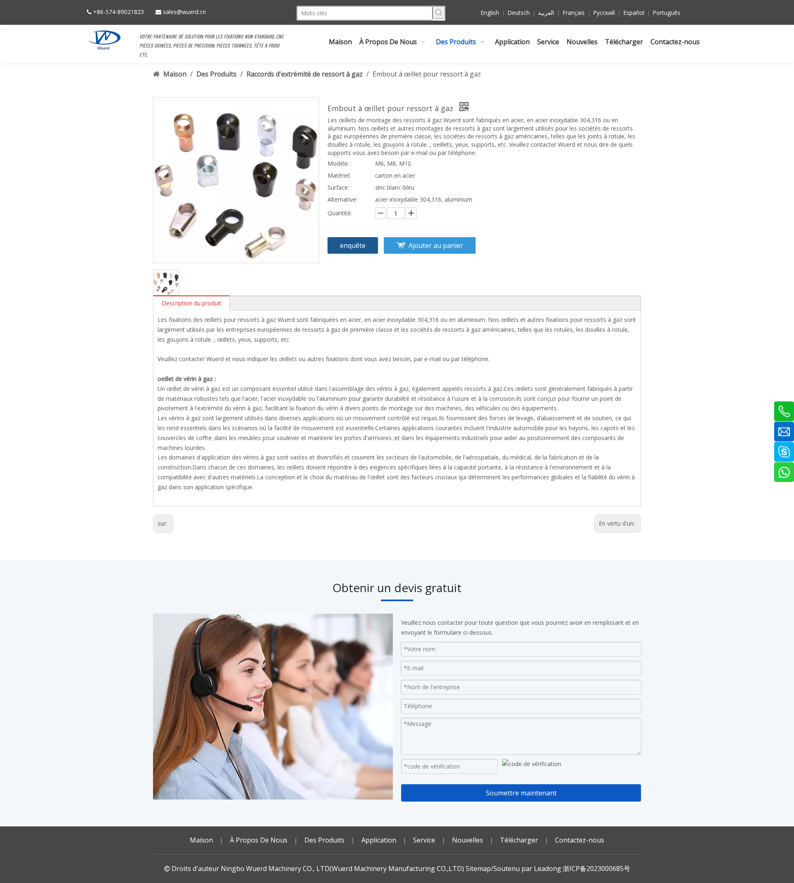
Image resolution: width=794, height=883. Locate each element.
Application (378, 840)
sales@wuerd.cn (184, 12)
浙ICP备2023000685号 (596, 868)
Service (424, 840)
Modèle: (338, 163)
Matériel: (339, 175)
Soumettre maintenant (521, 792)
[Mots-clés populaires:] (439, 12)
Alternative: (342, 199)
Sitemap (478, 868)
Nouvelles (467, 840)
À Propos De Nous (258, 840)
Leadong (547, 868)
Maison (201, 840)
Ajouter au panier (436, 245)
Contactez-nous (579, 840)
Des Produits (324, 840)
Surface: (338, 187)
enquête (353, 245)
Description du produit (191, 303)
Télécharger (519, 840)
